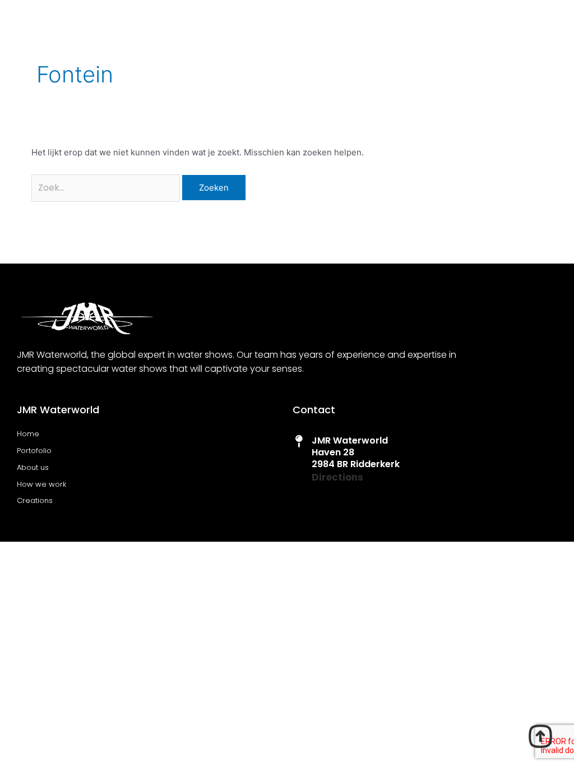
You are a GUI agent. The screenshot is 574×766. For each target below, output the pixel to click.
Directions (337, 477)
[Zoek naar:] (106, 187)
